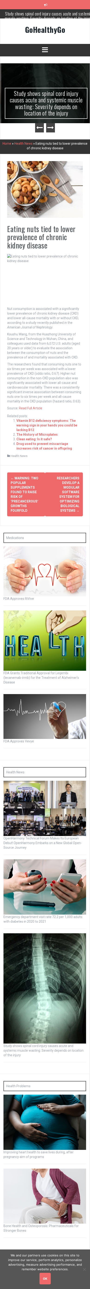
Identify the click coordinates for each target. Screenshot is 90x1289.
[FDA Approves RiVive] (44, 571)
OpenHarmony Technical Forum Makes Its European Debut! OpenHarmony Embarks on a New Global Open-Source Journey (42, 842)
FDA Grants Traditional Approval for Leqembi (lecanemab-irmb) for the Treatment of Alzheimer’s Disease (41, 677)
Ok (45, 1278)
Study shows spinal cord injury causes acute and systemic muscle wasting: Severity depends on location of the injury (45, 103)
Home (7, 143)
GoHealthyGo (45, 29)
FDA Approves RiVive (18, 598)
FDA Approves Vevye (18, 741)
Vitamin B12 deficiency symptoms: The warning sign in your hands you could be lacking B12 (46, 425)
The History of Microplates (37, 434)
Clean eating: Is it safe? (34, 439)
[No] (84, 1269)
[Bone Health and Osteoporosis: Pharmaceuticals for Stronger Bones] (44, 1196)
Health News (23, 143)
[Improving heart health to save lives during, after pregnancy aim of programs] (44, 1122)
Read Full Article (30, 408)
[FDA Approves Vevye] (44, 716)
